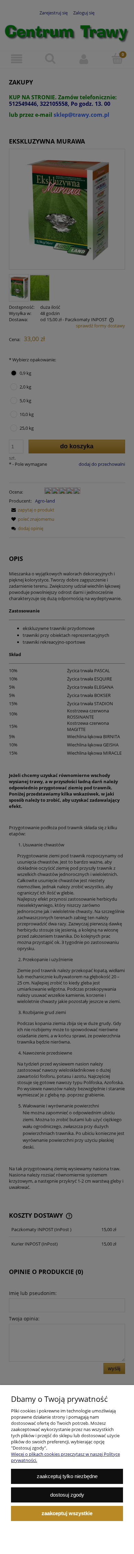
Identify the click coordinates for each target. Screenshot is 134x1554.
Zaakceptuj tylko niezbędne (67, 1476)
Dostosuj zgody (67, 1495)
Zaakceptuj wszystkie (67, 1513)
